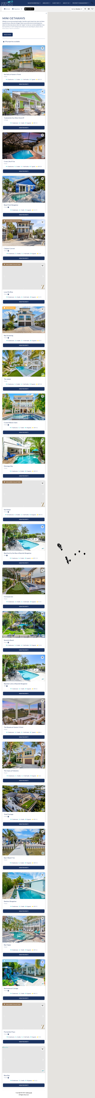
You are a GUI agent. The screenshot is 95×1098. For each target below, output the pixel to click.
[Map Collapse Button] (46, 13)
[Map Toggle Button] (85, 8)
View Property (23, 84)
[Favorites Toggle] (92, 8)
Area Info (46, 3)
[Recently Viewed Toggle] (88, 8)
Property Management (80, 3)
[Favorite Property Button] (42, 48)
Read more (7, 34)
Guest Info (56, 3)
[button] (4, 58)
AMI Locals (29, 1092)
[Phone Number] (92, 2)
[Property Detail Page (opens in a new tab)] (23, 58)
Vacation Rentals (33, 3)
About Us (66, 3)
